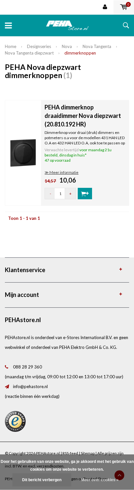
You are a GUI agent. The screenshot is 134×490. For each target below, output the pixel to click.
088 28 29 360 (27, 366)
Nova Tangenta (97, 46)
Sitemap (88, 453)
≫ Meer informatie (61, 172)
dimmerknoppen (80, 53)
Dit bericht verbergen (41, 480)
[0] (123, 7)
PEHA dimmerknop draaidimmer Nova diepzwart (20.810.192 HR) (83, 115)
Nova (67, 46)
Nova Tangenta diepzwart (29, 53)
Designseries (39, 46)
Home (10, 46)
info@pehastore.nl (30, 386)
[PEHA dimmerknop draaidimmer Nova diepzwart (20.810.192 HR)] (23, 152)
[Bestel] (85, 193)
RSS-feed (70, 453)
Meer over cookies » (100, 480)
